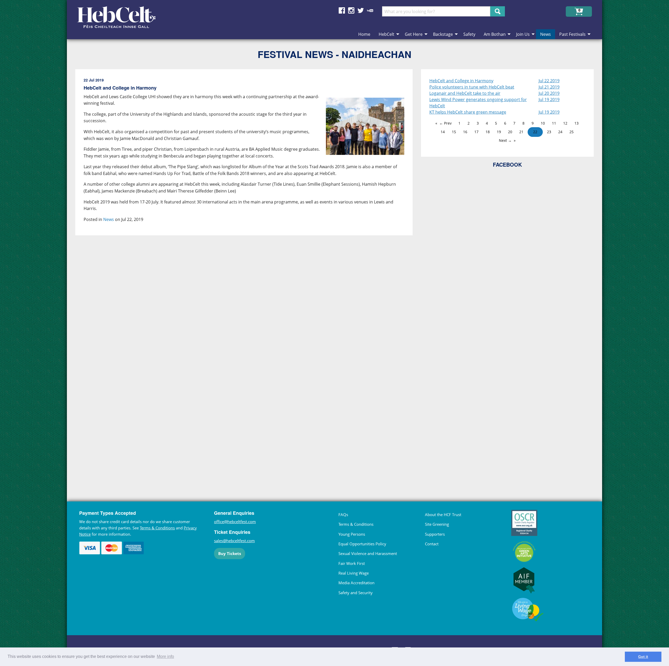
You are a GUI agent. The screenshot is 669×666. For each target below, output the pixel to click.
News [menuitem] (545, 34)
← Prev (445, 123)
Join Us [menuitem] (523, 34)
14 (443, 131)
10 (543, 123)
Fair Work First (351, 563)
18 (488, 131)
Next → (505, 140)
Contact (432, 543)
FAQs (343, 514)
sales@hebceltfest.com (234, 540)
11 (554, 123)
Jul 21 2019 (549, 87)
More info (165, 656)
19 (499, 131)
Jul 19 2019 (549, 99)
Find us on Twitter (360, 10)
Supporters (435, 534)
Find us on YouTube (370, 10)
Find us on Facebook (342, 10)
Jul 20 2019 (549, 93)
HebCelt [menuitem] (386, 34)
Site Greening (437, 524)
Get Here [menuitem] (414, 34)
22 (535, 131)
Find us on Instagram (351, 10)
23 (549, 131)
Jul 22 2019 (549, 81)
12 (565, 123)
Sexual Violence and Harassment (367, 553)
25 (571, 131)
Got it (643, 657)
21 (521, 131)
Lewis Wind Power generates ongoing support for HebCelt (478, 103)
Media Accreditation (356, 582)
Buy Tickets (229, 553)
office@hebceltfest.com (235, 521)
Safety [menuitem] (469, 34)
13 (576, 123)
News (108, 219)
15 (454, 131)
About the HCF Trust (443, 514)
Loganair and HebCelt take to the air (464, 93)
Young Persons (351, 534)
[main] (248, 275)
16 (465, 131)
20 (510, 131)
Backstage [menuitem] (443, 34)
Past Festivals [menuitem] (572, 34)
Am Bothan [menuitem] (495, 34)
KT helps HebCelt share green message (467, 112)
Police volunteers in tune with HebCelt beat (471, 87)
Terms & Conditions (157, 527)
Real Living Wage (353, 573)
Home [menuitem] (364, 34)
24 (560, 131)
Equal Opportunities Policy (362, 543)
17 (476, 131)
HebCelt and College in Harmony (461, 81)
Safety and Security (355, 592)
